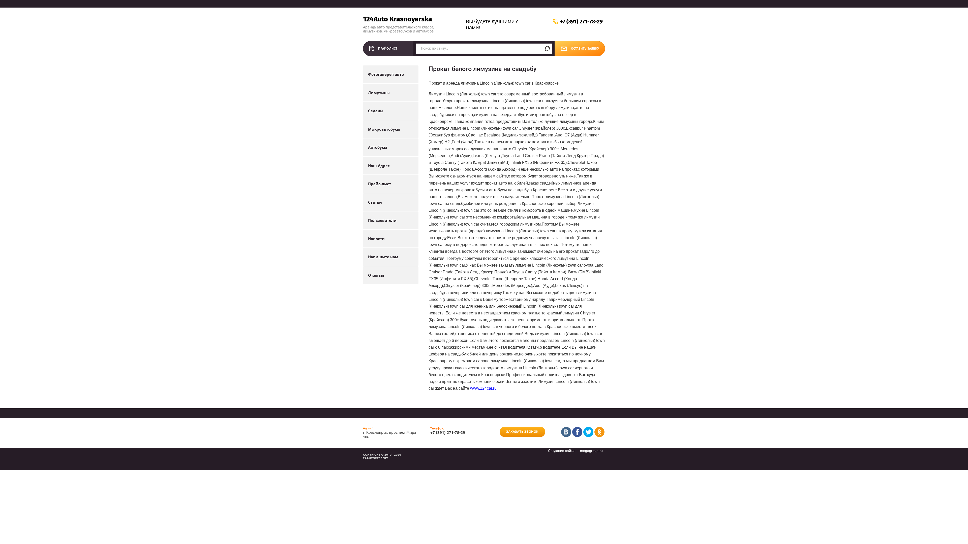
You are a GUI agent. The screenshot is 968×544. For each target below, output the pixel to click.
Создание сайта (561, 451)
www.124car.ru (483, 388)
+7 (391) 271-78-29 (581, 21)
